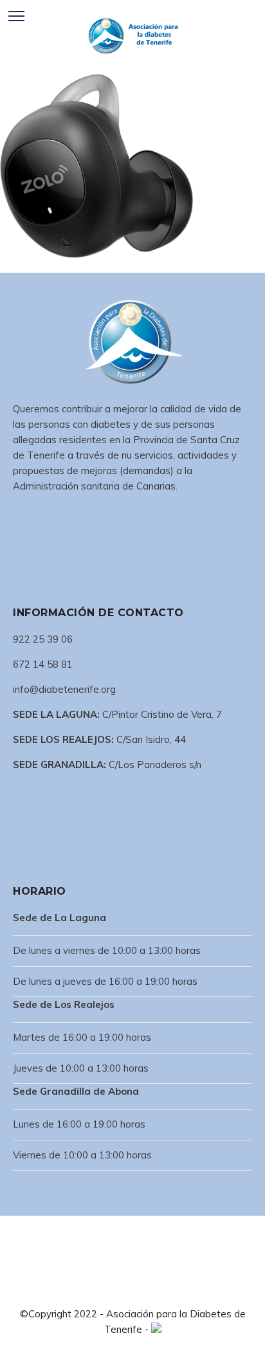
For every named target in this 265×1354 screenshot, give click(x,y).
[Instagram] (142, 1290)
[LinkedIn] (122, 1290)
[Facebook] (101, 1290)
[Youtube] (163, 1290)
